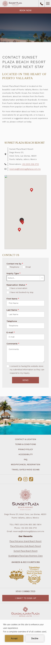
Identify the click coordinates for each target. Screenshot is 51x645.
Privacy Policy (25, 449)
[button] (19, 229)
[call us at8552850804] (41, 3)
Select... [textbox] (11, 278)
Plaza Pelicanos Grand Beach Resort (25, 541)
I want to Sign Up (25, 598)
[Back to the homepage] (12, 3)
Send (25, 380)
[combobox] (25, 278)
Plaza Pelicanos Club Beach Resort (25, 546)
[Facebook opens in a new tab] (20, 478)
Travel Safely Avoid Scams (26, 470)
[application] (25, 632)
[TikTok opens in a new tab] (31, 478)
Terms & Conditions (25, 444)
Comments (13, 343)
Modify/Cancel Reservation (25, 464)
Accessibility (26, 454)
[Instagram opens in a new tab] (25, 478)
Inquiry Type (14, 273)
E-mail (11, 332)
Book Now (25, 10)
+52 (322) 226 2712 (30, 164)
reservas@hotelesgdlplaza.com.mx (25, 169)
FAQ (25, 459)
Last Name (13, 310)
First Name (13, 299)
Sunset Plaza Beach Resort (26, 551)
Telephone (12, 321)
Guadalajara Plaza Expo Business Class (25, 556)
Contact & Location (25, 439)
